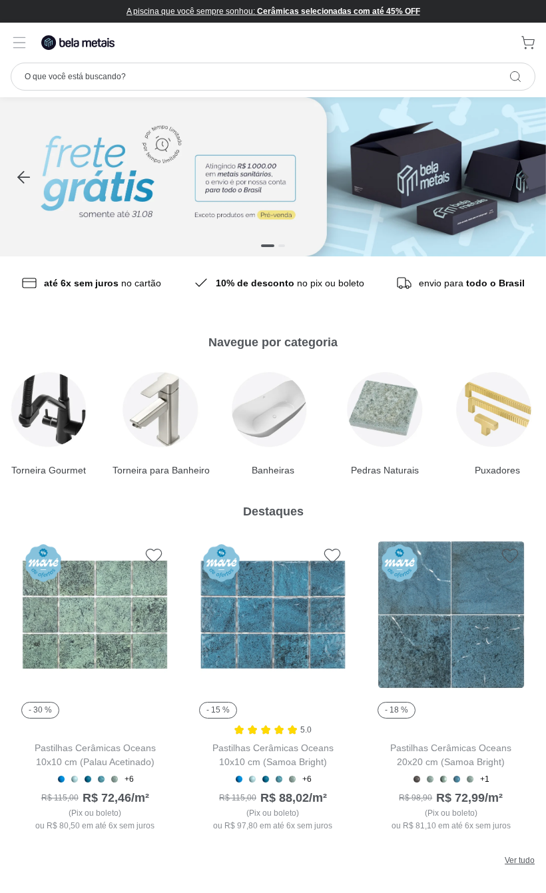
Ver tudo (520, 860)
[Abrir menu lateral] (19, 42)
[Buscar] (515, 77)
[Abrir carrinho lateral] (528, 42)
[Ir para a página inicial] (78, 42)
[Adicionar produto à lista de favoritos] (153, 555)
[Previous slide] (24, 177)
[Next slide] (522, 177)
